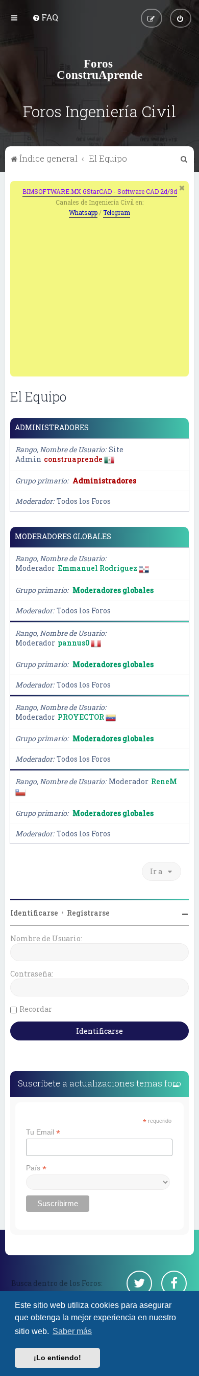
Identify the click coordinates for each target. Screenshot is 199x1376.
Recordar (35, 1009)
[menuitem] (45, 17)
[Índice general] (99, 69)
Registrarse (88, 913)
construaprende (73, 459)
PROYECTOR (81, 717)
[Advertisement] (105, 294)
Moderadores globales (63, 536)
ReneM (164, 781)
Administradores (52, 427)
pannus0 (73, 643)
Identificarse (34, 913)
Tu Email (43, 1132)
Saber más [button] (72, 1331)
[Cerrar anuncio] (182, 187)
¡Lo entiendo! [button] (57, 1357)
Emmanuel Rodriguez (97, 568)
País (36, 1168)
